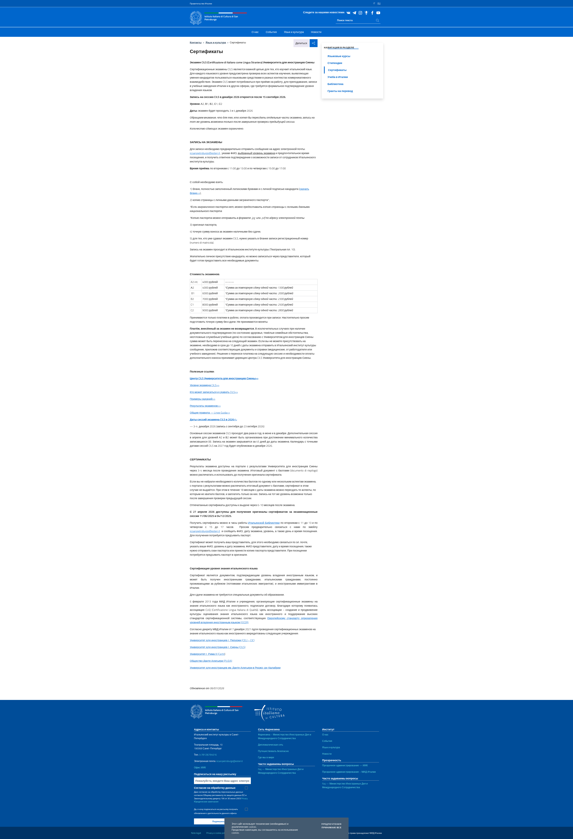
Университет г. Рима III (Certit (207, 654)
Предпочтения (331, 824)
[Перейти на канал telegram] (354, 12)
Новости (327, 754)
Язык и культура (216, 42)
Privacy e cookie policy (216, 833)
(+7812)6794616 (208, 754)
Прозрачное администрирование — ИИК (345, 765)
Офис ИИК (200, 767)
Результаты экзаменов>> (205, 406)
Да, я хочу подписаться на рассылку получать (216, 809)
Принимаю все (331, 827)
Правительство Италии (201, 3)
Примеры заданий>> (202, 399)
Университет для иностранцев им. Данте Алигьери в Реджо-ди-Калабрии (235, 668)
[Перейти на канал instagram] (360, 12)
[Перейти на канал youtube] (378, 12)
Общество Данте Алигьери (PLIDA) (211, 661)
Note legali (196, 833)
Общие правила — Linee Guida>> (210, 413)
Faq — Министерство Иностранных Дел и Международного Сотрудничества (281, 771)
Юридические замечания (206, 801)
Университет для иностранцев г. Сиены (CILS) (217, 647)
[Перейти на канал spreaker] (366, 12)
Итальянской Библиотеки (264, 523)
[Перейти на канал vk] (348, 12)
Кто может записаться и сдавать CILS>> (214, 392)
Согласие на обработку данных (214, 788)
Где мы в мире (266, 757)
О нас (325, 734)
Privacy (244, 798)
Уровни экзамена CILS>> (204, 385)
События (327, 741)
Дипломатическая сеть (270, 744)
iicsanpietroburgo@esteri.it (205, 153)
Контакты (196, 42)
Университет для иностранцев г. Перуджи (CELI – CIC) (222, 640)
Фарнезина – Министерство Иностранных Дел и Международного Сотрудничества (284, 736)
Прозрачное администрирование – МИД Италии (349, 772)
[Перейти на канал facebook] (372, 12)
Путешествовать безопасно (273, 751)
